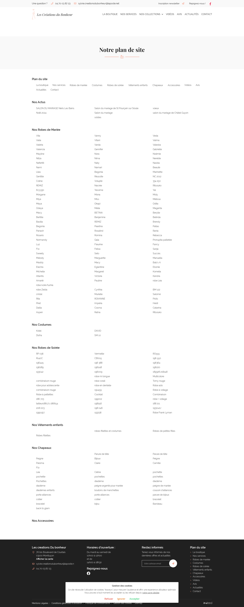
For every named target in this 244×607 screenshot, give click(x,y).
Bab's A (157, 262)
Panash (40, 230)
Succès (156, 253)
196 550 (157, 358)
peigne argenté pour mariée (108, 485)
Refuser (108, 599)
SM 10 (97, 335)
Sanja (155, 249)
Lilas (38, 172)
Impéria (98, 303)
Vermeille (99, 353)
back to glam (43, 508)
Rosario (40, 235)
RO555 (156, 353)
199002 (98, 399)
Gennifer (98, 149)
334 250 (157, 181)
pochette (157, 472)
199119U (40, 412)
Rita (38, 298)
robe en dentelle (102, 385)
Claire (97, 463)
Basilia (39, 221)
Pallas (156, 226)
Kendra (156, 276)
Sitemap (138, 603)
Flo (37, 249)
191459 (98, 390)
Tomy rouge (159, 381)
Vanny (97, 135)
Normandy (41, 239)
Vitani (97, 140)
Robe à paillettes (44, 394)
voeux (156, 108)
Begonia (98, 172)
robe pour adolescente (47, 385)
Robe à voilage (160, 390)
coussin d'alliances (162, 490)
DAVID (97, 330)
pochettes (99, 476)
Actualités (192, 14)
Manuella (157, 258)
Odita (155, 203)
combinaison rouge (46, 381)
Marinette (157, 172)
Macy (39, 212)
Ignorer (121, 599)
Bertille (39, 217)
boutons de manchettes (106, 490)
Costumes (97, 85)
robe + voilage (160, 399)
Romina (98, 235)
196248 (98, 367)
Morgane (40, 194)
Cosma (98, 307)
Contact (206, 14)
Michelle (40, 271)
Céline (97, 472)
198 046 (98, 408)
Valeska (157, 144)
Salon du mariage (103, 112)
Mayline (40, 153)
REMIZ (39, 185)
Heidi (155, 303)
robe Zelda (41, 289)
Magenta (157, 208)
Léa (38, 472)
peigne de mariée (162, 485)
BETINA (98, 212)
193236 (98, 412)
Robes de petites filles (164, 431)
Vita (38, 135)
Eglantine (99, 267)
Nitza (38, 158)
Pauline (98, 280)
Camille (157, 463)
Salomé (157, 294)
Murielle (98, 294)
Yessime (98, 190)
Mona (97, 194)
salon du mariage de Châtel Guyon (170, 112)
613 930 (40, 190)
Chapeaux (157, 85)
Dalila (39, 307)
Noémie (157, 153)
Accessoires (174, 85)
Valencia (40, 149)
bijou (96, 503)
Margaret (99, 271)
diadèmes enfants (45, 490)
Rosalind (98, 230)
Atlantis (40, 276)
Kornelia (157, 271)
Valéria (39, 144)
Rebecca (157, 235)
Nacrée (98, 185)
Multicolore (158, 376)
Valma (156, 140)
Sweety (40, 253)
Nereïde (157, 158)
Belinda (157, 217)
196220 (156, 367)
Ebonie (156, 267)
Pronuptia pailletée (162, 239)
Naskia (156, 163)
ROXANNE (99, 298)
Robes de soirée (115, 85)
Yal (154, 190)
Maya (39, 203)
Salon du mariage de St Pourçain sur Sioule (116, 108)
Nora (96, 153)
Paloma (40, 463)
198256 (98, 403)
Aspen (39, 312)
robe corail (99, 381)
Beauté (156, 167)
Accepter (134, 599)
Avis (179, 14)
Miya (38, 199)
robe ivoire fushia (44, 285)
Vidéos (170, 14)
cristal (39, 294)
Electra (39, 267)
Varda (97, 144)
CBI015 (98, 358)
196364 (156, 362)
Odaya (39, 208)
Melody (40, 258)
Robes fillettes (43, 435)
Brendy (156, 221)
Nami (39, 167)
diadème (99, 481)
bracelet (157, 499)
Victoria (98, 276)
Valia (38, 140)
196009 (98, 371)
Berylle (156, 212)
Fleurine (98, 244)
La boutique (110, 14)
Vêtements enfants (138, 85)
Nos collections (149, 14)
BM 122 (156, 289)
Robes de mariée (78, 85)
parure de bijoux (161, 494)
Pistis (155, 298)
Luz (38, 244)
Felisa (97, 249)
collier (39, 499)
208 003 (40, 408)
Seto (96, 253)
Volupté (98, 181)
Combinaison (159, 394)
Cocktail (98, 394)
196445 (40, 362)
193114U (157, 408)
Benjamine (99, 217)
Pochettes (41, 481)
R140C (39, 358)
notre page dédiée (150, 592)
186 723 (40, 399)
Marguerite (99, 258)
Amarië (39, 280)
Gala (96, 239)
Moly (155, 194)
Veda (155, 135)
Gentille (40, 176)
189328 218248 (160, 371)
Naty (96, 163)
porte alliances (43, 494)
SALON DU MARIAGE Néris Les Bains (55, 108)
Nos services (128, 14)
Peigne (39, 458)
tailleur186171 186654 (47, 403)
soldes (97, 117)
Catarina (157, 307)
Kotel (38, 330)
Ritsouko (157, 185)
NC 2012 (157, 176)
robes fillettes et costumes (107, 431)
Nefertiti (40, 163)
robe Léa (157, 280)
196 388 (98, 362)
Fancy (156, 244)
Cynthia (98, 289)
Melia (97, 208)
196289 (39, 367)
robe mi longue (102, 376)
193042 (39, 371)
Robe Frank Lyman (162, 412)
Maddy (39, 262)
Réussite (98, 176)
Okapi (97, 203)
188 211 (156, 403)
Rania (155, 230)
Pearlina (98, 226)
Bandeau (157, 503)
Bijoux (97, 458)
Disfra (39, 335)
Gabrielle (157, 149)
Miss (96, 199)
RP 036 (39, 353)
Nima (97, 158)
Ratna (97, 312)
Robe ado (158, 385)
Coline (39, 181)
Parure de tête (101, 454)
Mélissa (157, 199)
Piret (38, 303)
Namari (98, 167)
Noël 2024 (41, 112)
